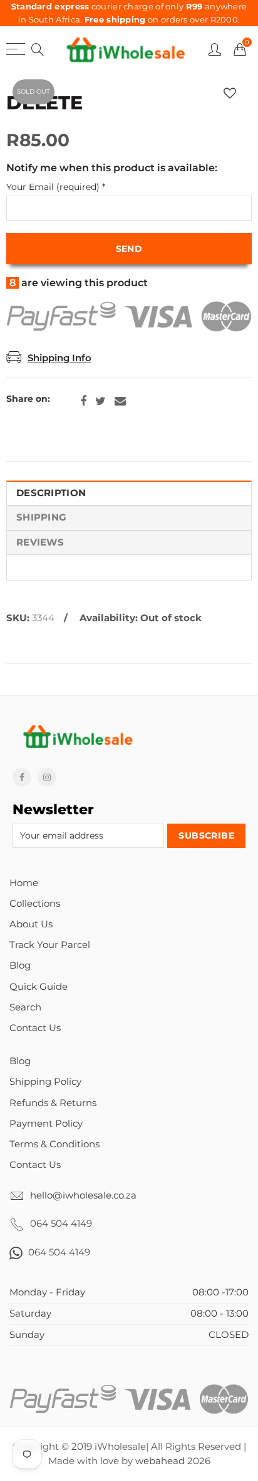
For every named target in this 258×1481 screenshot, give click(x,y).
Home (23, 883)
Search (25, 1007)
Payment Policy (46, 1123)
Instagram (47, 777)
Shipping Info (59, 358)
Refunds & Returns (52, 1103)
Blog (20, 965)
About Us (31, 924)
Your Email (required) (55, 187)
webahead (160, 1461)
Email (120, 401)
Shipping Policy (45, 1081)
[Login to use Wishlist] (229, 93)
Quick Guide (38, 986)
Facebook (83, 401)
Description (51, 493)
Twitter (100, 401)
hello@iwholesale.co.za (83, 1195)
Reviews (40, 542)
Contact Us (35, 1028)
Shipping (41, 517)
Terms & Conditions (54, 1144)
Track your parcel (49, 944)
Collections (34, 903)
